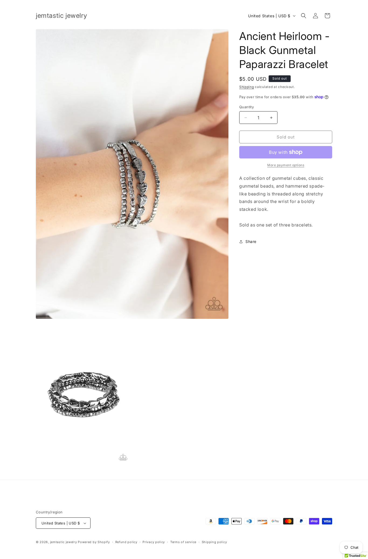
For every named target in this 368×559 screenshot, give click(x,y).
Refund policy (126, 542)
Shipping (246, 87)
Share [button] (250, 241)
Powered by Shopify (94, 542)
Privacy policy (154, 542)
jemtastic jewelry (63, 542)
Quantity (246, 107)
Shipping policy (214, 542)
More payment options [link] (285, 165)
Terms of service (183, 542)
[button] (304, 16)
